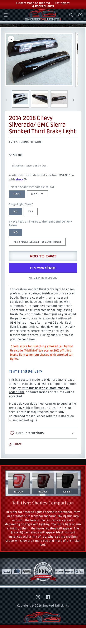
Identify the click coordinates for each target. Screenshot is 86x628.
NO (15, 232)
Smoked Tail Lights (56, 605)
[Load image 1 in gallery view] (20, 99)
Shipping (17, 166)
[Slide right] (73, 100)
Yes (30, 211)
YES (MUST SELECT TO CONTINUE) (37, 242)
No (15, 211)
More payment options (43, 277)
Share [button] (18, 444)
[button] (5, 15)
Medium (37, 194)
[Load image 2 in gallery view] (39, 99)
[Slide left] (6, 100)
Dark (17, 194)
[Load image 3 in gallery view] (59, 99)
